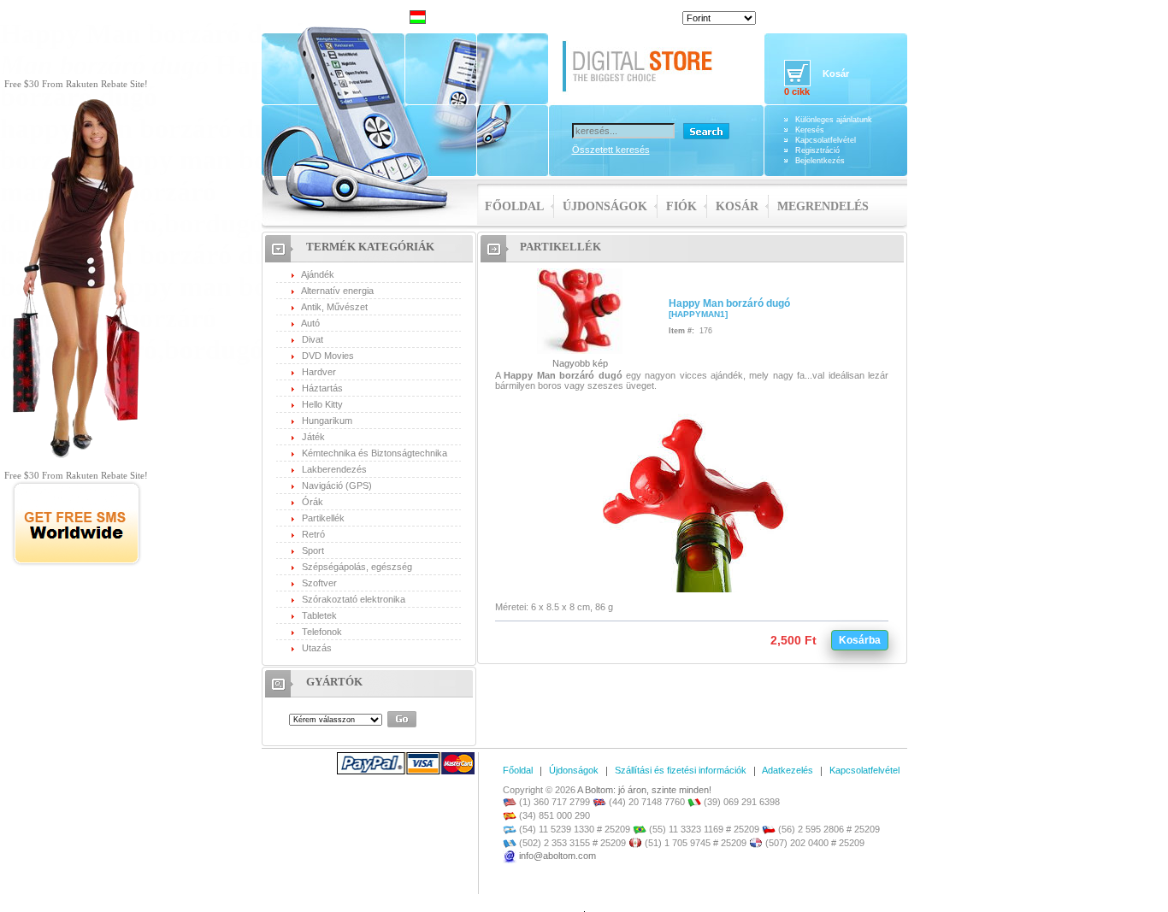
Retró (313, 534)
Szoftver (319, 583)
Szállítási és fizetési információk (680, 770)
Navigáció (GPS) (337, 485)
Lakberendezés (334, 469)
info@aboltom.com (557, 855)
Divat (312, 339)
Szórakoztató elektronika (353, 599)
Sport (313, 550)
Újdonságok (605, 206)
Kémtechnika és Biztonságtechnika (374, 453)
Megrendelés (823, 206)
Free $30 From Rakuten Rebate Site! (76, 84)
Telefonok (322, 632)
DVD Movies (328, 355)
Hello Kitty (322, 404)
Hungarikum (327, 420)
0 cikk (797, 91)
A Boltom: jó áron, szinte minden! (644, 790)
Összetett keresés (611, 149)
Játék (313, 437)
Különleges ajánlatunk (833, 119)
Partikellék (323, 518)
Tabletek (319, 615)
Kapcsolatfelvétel (825, 140)
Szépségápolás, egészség (357, 567)
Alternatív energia (337, 290)
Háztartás (322, 388)
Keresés (809, 130)
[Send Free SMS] (76, 563)
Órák (312, 502)
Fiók (681, 206)
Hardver (319, 372)
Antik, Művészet (334, 307)
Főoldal (514, 206)
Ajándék (317, 274)
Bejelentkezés (820, 160)
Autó (310, 323)
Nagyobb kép (580, 363)
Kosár (737, 206)
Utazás (317, 648)
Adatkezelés (787, 770)
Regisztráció (817, 150)
